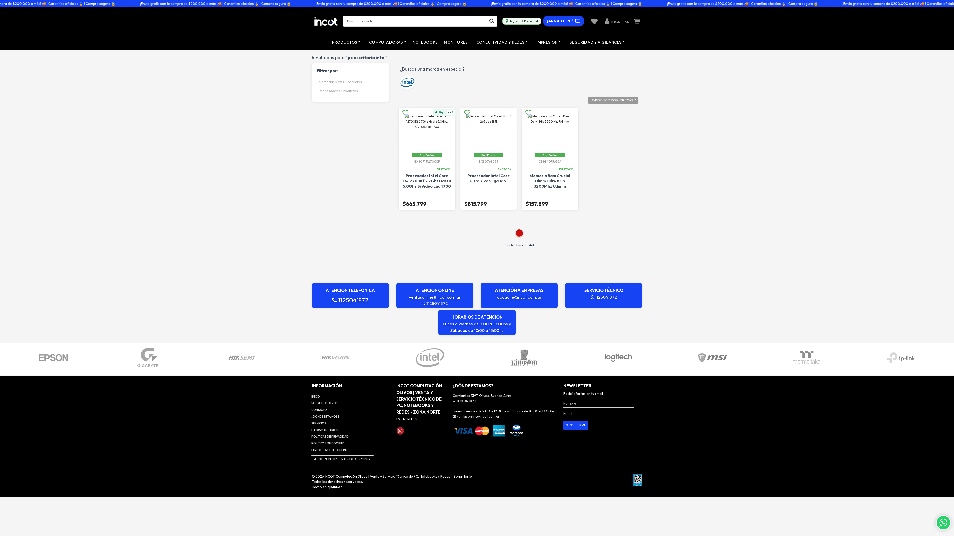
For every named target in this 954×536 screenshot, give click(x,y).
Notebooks (425, 42)
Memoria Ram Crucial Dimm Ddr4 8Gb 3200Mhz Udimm (550, 181)
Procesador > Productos (338, 91)
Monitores (456, 42)
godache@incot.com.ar (519, 297)
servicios (318, 423)
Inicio (315, 396)
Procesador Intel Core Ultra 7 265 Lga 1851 (488, 178)
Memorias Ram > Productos (340, 82)
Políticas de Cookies (328, 443)
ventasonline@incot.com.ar (435, 297)
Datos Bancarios (324, 430)
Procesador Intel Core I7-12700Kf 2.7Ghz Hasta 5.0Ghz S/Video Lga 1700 (427, 181)
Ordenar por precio (612, 100)
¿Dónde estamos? (325, 416)
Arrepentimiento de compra (342, 458)
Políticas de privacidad (330, 436)
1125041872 (352, 300)
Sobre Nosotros (324, 403)
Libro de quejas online (329, 450)
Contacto (319, 410)
